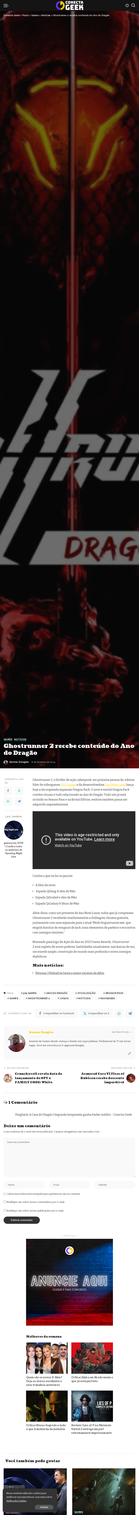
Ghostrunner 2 (39, 998)
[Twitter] (19, 791)
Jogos (64, 998)
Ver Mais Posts (120, 1032)
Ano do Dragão (57, 993)
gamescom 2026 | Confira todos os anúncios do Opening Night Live (13, 849)
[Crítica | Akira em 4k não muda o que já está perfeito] (92, 1358)
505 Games (68, 784)
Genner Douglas (19, 762)
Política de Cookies (16, 1500)
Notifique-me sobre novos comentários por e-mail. (36, 1202)
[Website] (129, 1053)
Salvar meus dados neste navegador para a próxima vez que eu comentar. (43, 1194)
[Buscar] (133, 5)
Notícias (20, 739)
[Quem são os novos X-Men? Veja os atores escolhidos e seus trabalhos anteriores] (47, 1358)
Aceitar (44, 1507)
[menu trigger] (7, 5)
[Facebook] (8, 791)
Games (8, 739)
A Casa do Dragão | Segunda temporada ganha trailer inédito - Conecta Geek (80, 1114)
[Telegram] (19, 801)
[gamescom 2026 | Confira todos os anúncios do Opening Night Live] (13, 830)
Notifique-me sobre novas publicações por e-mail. (35, 1210)
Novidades (107, 998)
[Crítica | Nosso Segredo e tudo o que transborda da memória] (47, 1406)
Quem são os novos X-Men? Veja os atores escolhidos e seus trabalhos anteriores (44, 1381)
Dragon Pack (114, 993)
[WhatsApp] (8, 801)
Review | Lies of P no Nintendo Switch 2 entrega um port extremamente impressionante (91, 1429)
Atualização (86, 993)
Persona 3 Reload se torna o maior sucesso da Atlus (69, 973)
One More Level (115, 784)
